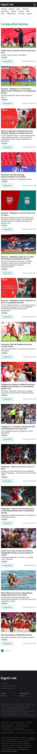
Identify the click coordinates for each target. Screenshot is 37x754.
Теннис (21, 11)
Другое (29, 13)
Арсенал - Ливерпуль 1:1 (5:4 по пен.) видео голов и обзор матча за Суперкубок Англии (18, 91)
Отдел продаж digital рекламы (25, 733)
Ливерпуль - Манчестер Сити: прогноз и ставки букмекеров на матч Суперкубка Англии (17, 510)
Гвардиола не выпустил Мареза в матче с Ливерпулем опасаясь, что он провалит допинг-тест (18, 386)
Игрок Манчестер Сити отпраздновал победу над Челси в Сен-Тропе (16, 594)
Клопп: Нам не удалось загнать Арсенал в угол (18, 51)
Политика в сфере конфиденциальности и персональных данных (17, 729)
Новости (4, 696)
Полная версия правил (9, 751)
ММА (27, 11)
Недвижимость (25, 693)
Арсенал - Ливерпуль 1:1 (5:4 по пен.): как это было (18, 214)
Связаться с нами (7, 724)
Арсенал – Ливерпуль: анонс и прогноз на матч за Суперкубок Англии (18, 301)
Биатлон (25, 9)
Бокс (18, 9)
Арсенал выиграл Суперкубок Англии (16, 635)
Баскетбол (5, 11)
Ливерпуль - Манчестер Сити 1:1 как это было (17, 467)
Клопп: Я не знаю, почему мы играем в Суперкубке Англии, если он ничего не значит (17, 553)
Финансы (23, 696)
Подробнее (7, 61)
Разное (4, 57)
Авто (3, 13)
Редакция (29, 722)
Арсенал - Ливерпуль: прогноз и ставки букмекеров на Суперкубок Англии (17, 258)
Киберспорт (11, 13)
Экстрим (21, 13)
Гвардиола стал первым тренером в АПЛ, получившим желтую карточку (18, 427)
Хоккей (13, 11)
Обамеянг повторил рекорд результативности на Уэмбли (13, 175)
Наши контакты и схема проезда (12, 722)
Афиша (3, 693)
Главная (4, 9)
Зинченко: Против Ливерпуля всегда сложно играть (16, 345)
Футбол (11, 9)
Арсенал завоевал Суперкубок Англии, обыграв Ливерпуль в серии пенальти (17, 132)
